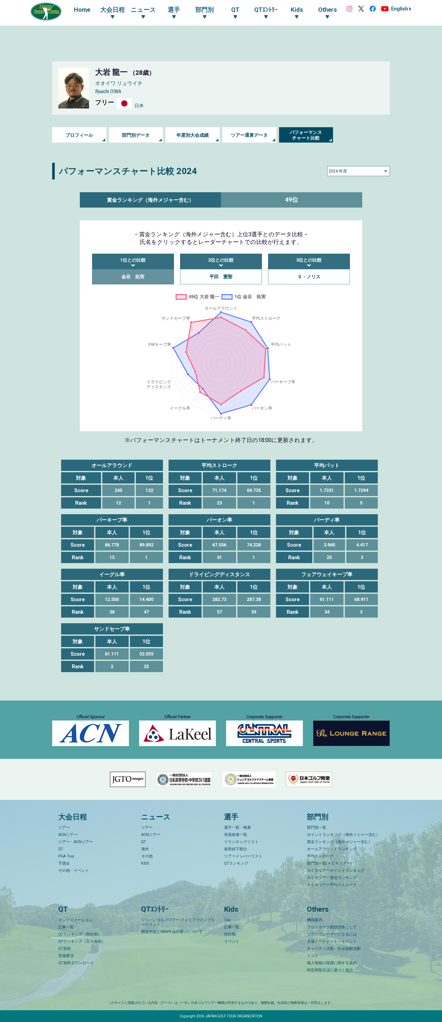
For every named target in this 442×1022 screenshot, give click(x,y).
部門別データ (136, 135)
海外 (145, 849)
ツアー (64, 827)
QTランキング (236, 863)
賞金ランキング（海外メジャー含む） (339, 842)
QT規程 (64, 948)
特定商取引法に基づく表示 (330, 970)
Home (82, 9)
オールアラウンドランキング (332, 849)
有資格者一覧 (235, 834)
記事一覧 (66, 927)
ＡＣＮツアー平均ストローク (332, 885)
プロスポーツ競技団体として (332, 927)
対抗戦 (230, 934)
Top (227, 920)
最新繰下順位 (235, 849)
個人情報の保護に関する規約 (332, 963)
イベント (231, 941)
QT (60, 849)
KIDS (145, 863)
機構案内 (314, 920)
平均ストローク (320, 856)
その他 (147, 856)
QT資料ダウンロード (76, 963)
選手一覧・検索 (237, 827)
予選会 (64, 863)
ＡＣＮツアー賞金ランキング (332, 877)
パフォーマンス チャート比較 (306, 135)
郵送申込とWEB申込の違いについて (172, 931)
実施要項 (66, 955)
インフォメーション (75, 920)
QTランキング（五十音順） (81, 941)
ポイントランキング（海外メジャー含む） (343, 834)
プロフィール (79, 135)
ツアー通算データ (249, 135)
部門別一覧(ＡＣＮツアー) (329, 863)
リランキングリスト (241, 842)
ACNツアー (68, 834)
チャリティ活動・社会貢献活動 (334, 948)
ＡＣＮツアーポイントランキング (335, 870)
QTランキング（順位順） (80, 934)
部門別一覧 (316, 827)
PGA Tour (66, 856)
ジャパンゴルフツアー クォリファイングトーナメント (178, 922)
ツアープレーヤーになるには (332, 934)
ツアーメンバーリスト (243, 856)
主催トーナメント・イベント (332, 941)
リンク (312, 955)
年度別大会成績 (192, 135)
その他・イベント (73, 870)
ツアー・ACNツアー (75, 842)
